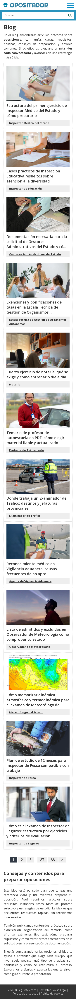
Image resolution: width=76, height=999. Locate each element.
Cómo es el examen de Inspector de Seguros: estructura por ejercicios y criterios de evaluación (38, 830)
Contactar (45, 990)
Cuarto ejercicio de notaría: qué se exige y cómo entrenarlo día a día (37, 374)
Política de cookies (52, 993)
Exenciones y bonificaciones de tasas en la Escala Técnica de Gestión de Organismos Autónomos (34, 310)
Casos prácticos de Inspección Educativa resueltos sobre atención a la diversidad (33, 176)
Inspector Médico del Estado (29, 123)
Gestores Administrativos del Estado (35, 254)
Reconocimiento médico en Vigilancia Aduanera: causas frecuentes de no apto (31, 568)
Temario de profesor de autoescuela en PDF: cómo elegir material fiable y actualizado (35, 437)
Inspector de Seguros (24, 843)
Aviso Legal (59, 990)
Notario (14, 384)
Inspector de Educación (25, 188)
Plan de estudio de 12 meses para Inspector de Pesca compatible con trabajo (37, 765)
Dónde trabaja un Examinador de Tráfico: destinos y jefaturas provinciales (36, 503)
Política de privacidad (25, 993)
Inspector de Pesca (22, 778)
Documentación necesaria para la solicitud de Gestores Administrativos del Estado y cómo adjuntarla (37, 244)
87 (42, 859)
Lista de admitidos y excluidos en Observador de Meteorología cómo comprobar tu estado (37, 634)
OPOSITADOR (28, 5)
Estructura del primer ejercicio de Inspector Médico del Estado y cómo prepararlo (36, 110)
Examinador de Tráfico (25, 515)
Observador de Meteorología (29, 647)
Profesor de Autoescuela (26, 450)
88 (53, 859)
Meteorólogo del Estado (26, 712)
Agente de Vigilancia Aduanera (30, 581)
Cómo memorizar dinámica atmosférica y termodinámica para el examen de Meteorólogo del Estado (38, 702)
